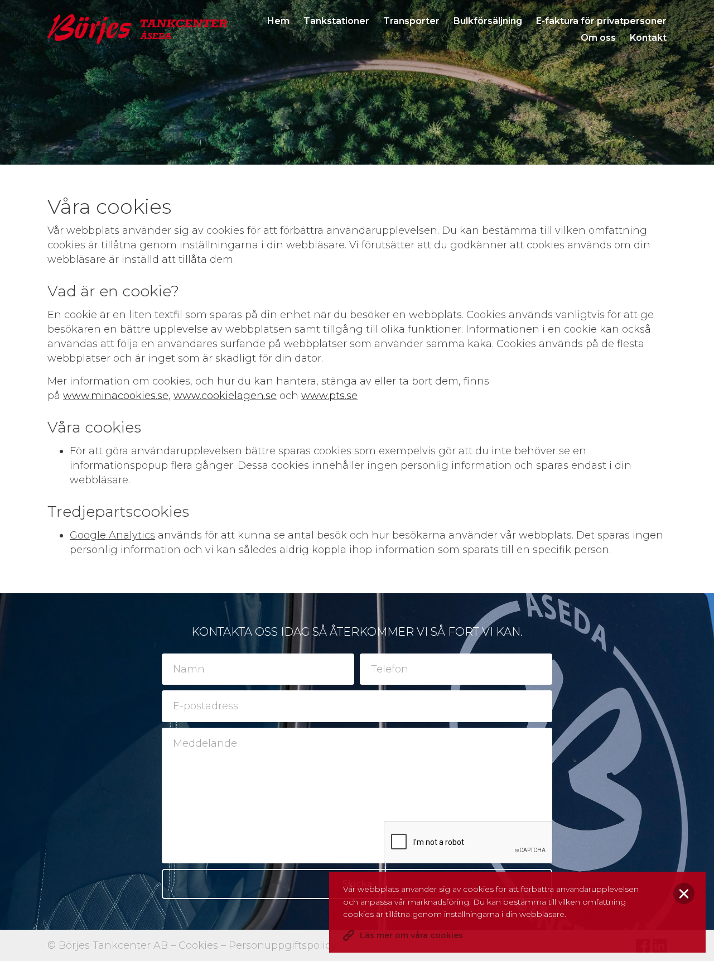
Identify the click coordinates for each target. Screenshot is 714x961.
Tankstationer (336, 21)
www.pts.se (329, 396)
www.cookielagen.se (225, 396)
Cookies (198, 945)
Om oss (598, 37)
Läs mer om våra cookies (411, 935)
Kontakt (648, 37)
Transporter (411, 21)
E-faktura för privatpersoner (601, 21)
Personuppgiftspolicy (282, 945)
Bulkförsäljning (488, 21)
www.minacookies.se (115, 396)
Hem (278, 21)
